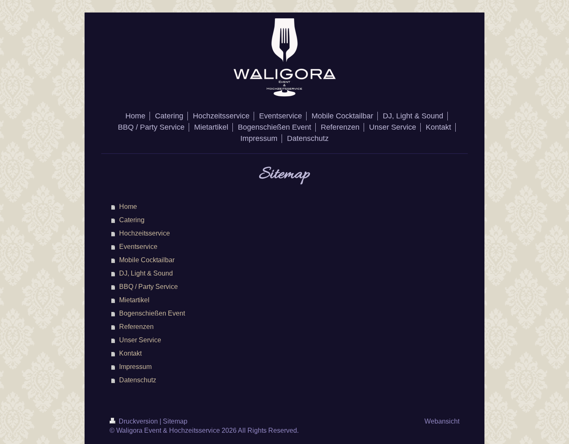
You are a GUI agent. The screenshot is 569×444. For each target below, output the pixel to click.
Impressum (135, 366)
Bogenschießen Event (152, 313)
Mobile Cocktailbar (147, 259)
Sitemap (175, 421)
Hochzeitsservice (144, 233)
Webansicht (441, 421)
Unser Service (140, 340)
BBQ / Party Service (148, 286)
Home (128, 206)
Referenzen (136, 326)
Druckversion (138, 421)
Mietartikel (134, 300)
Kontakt (130, 353)
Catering (132, 219)
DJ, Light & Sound (146, 273)
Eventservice (138, 246)
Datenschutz (137, 380)
